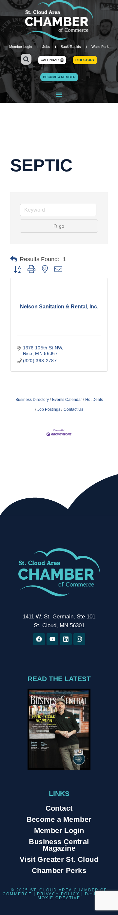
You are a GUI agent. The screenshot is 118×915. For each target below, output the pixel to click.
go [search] (61, 226)
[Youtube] (52, 639)
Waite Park (100, 47)
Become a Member (59, 819)
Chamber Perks (59, 870)
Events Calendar (67, 399)
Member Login (20, 47)
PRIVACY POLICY (58, 894)
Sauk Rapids (71, 47)
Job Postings (48, 409)
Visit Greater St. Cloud (59, 859)
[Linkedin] (66, 639)
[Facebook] (39, 639)
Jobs (46, 47)
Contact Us (73, 409)
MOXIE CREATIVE (59, 898)
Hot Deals (94, 399)
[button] (26, 59)
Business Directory (32, 399)
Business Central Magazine (59, 845)
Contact (59, 808)
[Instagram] (79, 639)
